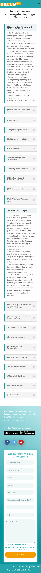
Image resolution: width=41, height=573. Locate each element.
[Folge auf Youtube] (21, 442)
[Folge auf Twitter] (14, 442)
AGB (13, 567)
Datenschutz (35, 567)
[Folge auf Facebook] (7, 442)
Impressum (23, 567)
